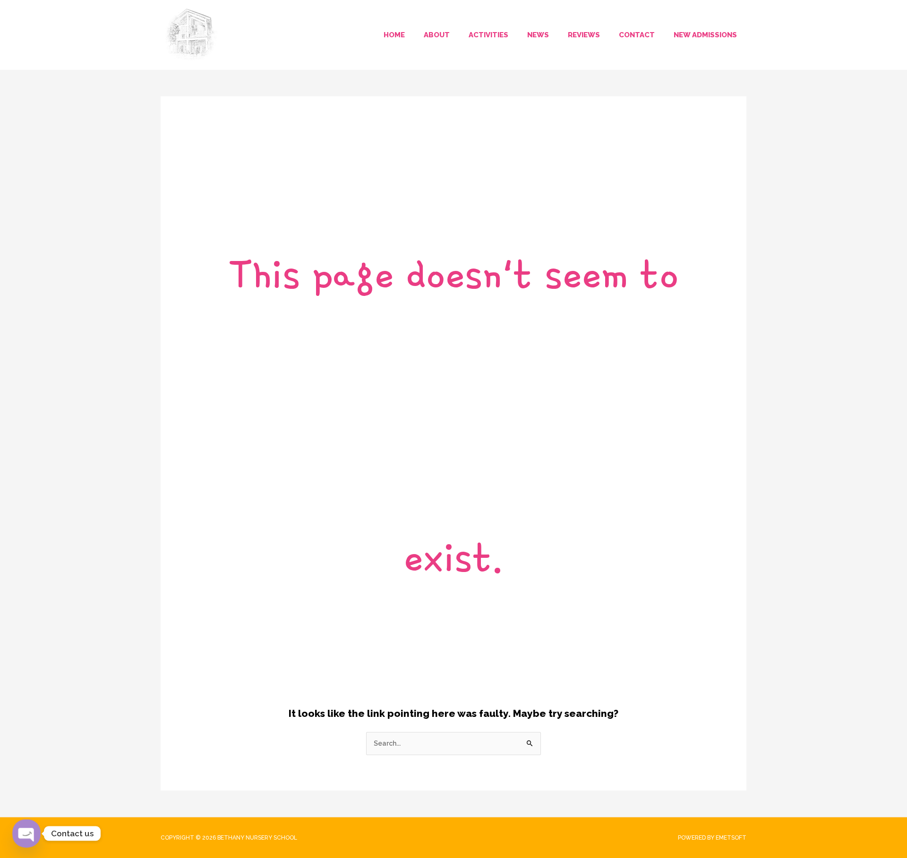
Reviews (584, 35)
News (538, 35)
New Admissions (705, 35)
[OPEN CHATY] (26, 833)
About (437, 35)
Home (394, 35)
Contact (637, 35)
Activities (488, 35)
